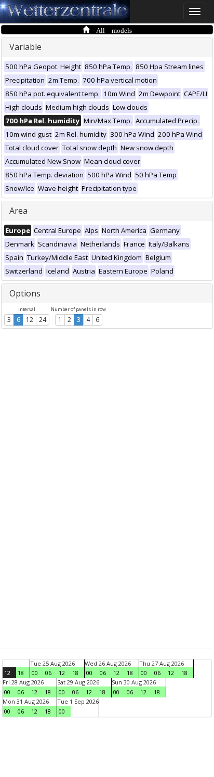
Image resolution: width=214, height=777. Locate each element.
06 (48, 673)
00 (35, 673)
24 (42, 319)
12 (29, 319)
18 (21, 673)
